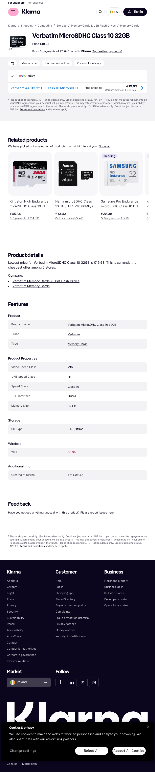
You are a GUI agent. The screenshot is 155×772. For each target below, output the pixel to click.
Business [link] (113, 572)
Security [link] (12, 611)
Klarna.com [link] (29, 764)
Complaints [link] (63, 611)
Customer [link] (66, 572)
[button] (114, 11)
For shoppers (16, 2)
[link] (60, 682)
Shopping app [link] (64, 593)
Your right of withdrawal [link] (71, 636)
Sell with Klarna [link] (114, 593)
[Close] (148, 726)
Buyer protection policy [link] (71, 605)
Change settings (23, 751)
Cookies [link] (12, 764)
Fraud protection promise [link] (72, 618)
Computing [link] (45, 25)
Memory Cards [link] (129, 25)
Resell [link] (11, 624)
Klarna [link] (12, 25)
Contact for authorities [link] (21, 648)
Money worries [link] (65, 630)
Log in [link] (59, 587)
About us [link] (13, 581)
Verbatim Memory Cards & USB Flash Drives (46, 281)
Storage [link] (62, 25)
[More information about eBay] (12, 76)
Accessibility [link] (15, 630)
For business (36, 2)
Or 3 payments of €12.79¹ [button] (115, 218)
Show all (104, 146)
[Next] (141, 186)
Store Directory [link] (65, 599)
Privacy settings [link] (66, 624)
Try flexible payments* (107, 51)
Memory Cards (77, 344)
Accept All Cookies (129, 750)
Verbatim (74, 334)
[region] (77, 741)
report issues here (102, 512)
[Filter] (12, 63)
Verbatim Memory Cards (31, 286)
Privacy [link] (11, 605)
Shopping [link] (27, 25)
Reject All (92, 750)
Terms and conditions (32, 109)
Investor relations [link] (18, 661)
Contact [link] (12, 642)
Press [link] (10, 599)
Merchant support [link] (116, 581)
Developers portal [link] (115, 599)
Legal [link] (10, 593)
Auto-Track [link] (14, 636)
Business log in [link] (114, 587)
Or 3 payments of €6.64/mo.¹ (121, 89)
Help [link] (59, 581)
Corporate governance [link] (21, 655)
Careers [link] (12, 587)
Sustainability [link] (15, 618)
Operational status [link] (116, 605)
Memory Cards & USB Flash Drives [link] (93, 25)
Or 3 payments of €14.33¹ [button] (24, 218)
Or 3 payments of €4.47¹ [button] (69, 218)
